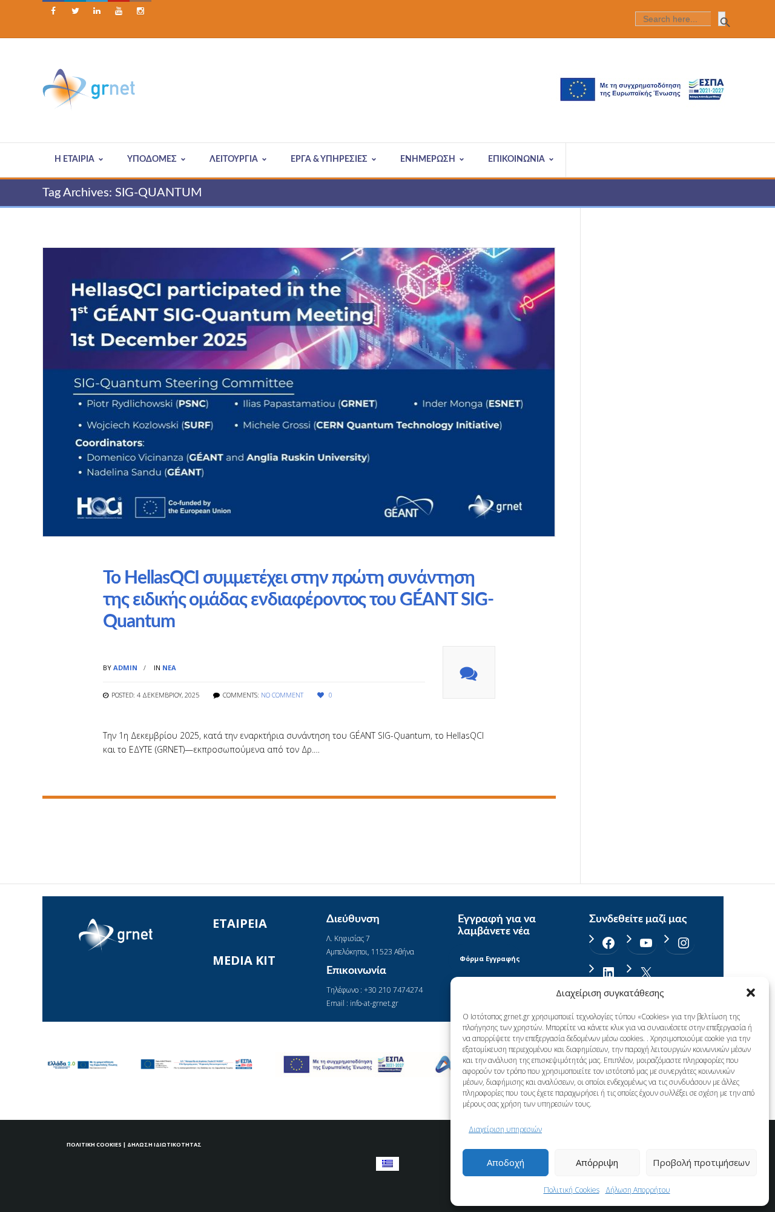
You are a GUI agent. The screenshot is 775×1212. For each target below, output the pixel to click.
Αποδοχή (505, 1162)
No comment (282, 694)
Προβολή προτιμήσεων (701, 1162)
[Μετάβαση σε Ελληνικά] (387, 1164)
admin (125, 667)
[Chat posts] (469, 672)
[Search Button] (722, 19)
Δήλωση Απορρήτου (637, 1190)
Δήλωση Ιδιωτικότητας (164, 1144)
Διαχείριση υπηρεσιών (505, 1129)
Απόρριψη (597, 1162)
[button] (751, 993)
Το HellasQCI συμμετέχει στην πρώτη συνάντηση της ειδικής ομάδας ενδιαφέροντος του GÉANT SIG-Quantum (298, 600)
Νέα (169, 667)
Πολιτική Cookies (571, 1190)
